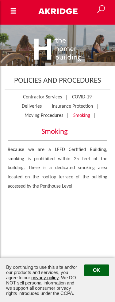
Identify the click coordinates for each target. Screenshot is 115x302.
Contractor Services (42, 97)
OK (96, 270)
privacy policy (45, 277)
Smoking (81, 115)
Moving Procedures (44, 115)
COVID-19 (82, 97)
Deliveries (32, 106)
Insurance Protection (72, 106)
